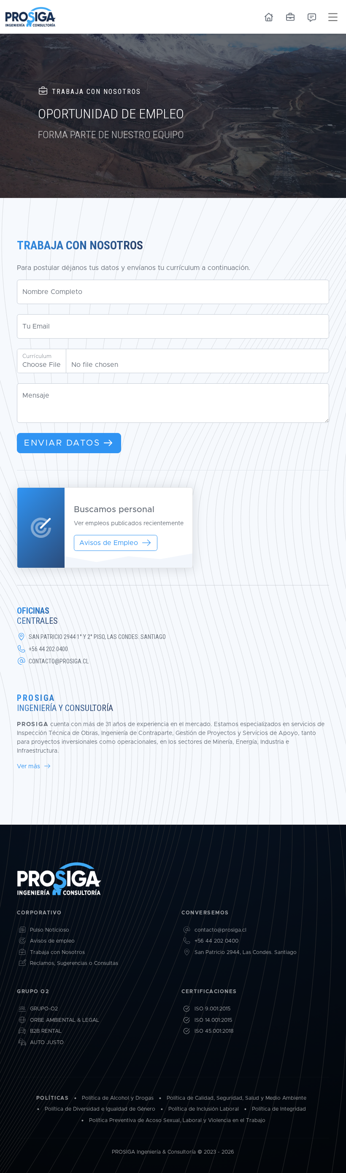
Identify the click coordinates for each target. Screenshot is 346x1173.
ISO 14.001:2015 (213, 1020)
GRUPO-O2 (44, 1009)
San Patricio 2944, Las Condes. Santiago (246, 952)
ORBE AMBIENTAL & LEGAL (64, 1020)
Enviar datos (62, 442)
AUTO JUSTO (47, 1042)
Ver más (29, 766)
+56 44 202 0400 (48, 649)
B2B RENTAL (46, 1031)
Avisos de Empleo (108, 542)
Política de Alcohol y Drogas (118, 1098)
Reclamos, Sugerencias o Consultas (74, 963)
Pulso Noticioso (49, 930)
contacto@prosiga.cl (59, 661)
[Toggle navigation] (333, 17)
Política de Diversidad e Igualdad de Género (100, 1109)
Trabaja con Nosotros (57, 952)
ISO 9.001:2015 (212, 1009)
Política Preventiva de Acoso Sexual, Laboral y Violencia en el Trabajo (177, 1120)
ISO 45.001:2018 (214, 1031)
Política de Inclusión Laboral (203, 1109)
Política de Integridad (279, 1109)
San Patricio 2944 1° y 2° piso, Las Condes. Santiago (97, 636)
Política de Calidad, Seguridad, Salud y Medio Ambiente (236, 1098)
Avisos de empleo (52, 941)
